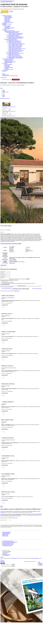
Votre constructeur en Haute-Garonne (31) (14, 41)
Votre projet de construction (9, 59)
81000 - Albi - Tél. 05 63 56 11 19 (14, 55)
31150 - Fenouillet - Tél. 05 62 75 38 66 (15, 44)
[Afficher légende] (4, 90)
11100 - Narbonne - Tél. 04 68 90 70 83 (15, 34)
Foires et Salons (7, 66)
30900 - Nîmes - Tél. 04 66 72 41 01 (15, 36)
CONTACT (11, 11)
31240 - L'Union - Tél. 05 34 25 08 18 (15, 46)
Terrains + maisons (6, 74)
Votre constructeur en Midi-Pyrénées (11, 39)
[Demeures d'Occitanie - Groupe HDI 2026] (1, 557)
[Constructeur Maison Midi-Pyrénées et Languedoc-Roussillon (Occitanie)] (7, 1)
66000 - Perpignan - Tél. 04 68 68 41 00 (15, 38)
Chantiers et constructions (9, 22)
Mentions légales (14, 558)
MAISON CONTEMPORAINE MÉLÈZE (9, 106)
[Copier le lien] (0, 267)
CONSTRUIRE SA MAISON (8, 58)
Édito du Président (8, 25)
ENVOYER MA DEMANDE (5, 284)
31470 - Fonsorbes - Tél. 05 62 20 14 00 (15, 45)
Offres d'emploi (7, 28)
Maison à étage (7, 19)
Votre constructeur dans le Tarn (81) (13, 54)
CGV (19, 558)
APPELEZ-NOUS (3, 265)
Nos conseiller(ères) (6, 555)
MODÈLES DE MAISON (7, 15)
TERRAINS (5, 23)
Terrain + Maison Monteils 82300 (6, 288)
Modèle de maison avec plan (5, 98)
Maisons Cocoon (5, 535)
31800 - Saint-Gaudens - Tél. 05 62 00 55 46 (16, 50)
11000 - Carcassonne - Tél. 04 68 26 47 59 (16, 33)
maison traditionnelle (33, 511)
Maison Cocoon (7, 20)
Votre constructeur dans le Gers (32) (13, 52)
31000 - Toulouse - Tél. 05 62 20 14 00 (15, 51)
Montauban (15, 260)
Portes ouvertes (7, 65)
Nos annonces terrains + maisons (8, 544)
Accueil (4, 73)
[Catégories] (4, 92)
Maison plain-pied (8, 18)
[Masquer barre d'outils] (4, 96)
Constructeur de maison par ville (8, 540)
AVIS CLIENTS (5, 70)
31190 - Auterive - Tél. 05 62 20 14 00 (15, 42)
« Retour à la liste (3, 77)
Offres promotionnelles (8, 64)
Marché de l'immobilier (8, 62)
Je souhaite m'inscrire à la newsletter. (8, 282)
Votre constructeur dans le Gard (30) (13, 35)
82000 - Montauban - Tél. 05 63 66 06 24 (16, 57)
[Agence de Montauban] (5, 261)
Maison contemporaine (8, 17)
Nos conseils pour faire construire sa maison (10, 541)
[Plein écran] (4, 95)
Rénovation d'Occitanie (35, 558)
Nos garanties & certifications (9, 27)
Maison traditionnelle (8, 16)
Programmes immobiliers (9, 67)
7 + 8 (1, 281)
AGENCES (5, 29)
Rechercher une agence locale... (10, 30)
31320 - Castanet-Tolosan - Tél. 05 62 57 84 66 (17, 43)
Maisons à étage (5, 534)
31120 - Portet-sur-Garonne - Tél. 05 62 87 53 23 (17, 48)
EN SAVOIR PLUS (5, 340)
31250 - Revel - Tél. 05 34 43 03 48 (15, 49)
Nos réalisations (7, 21)
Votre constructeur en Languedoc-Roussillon (12, 31)
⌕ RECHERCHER (16, 79)
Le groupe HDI (7, 26)
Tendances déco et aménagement (10, 61)
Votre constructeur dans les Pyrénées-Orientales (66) (15, 37)
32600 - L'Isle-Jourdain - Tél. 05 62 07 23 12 (16, 53)
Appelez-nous (5, 553)
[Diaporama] (4, 94)
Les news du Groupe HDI (9, 69)
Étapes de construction (8, 60)
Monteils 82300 (16, 290)
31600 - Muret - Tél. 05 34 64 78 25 (15, 47)
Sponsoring (6, 68)
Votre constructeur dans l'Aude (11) (12, 32)
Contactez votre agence (6, 554)
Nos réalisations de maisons (7, 545)
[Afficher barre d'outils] (1, 88)
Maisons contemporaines (7, 532)
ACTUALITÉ (5, 63)
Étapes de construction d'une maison (9, 542)
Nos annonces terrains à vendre (8, 543)
